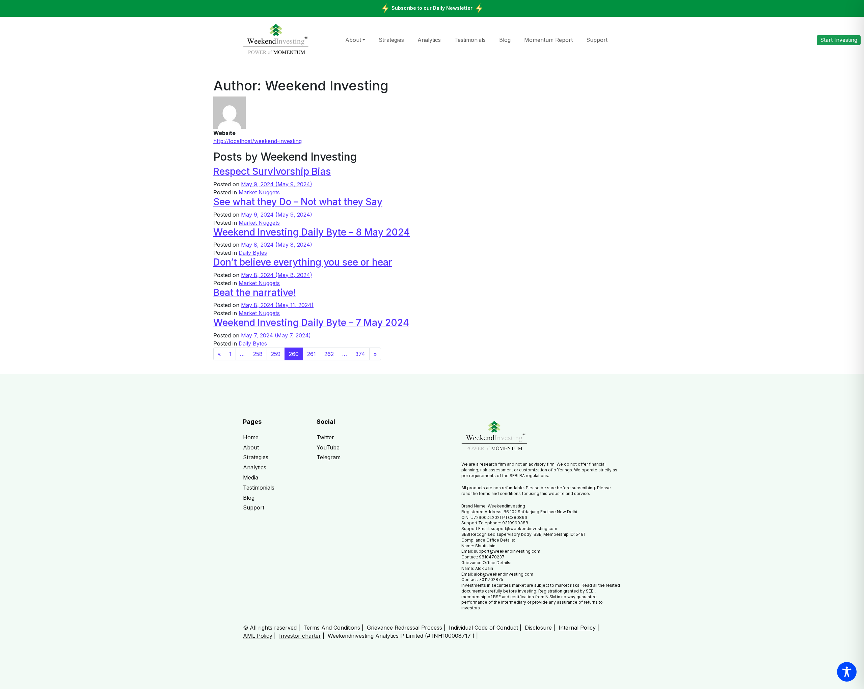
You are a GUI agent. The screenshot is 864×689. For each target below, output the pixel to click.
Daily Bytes (253, 252)
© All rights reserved (270, 627)
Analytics (429, 39)
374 (360, 354)
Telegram (329, 457)
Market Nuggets (259, 192)
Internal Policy (577, 627)
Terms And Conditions (331, 627)
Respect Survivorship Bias (272, 171)
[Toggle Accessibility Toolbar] (846, 671)
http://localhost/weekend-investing (257, 141)
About (353, 39)
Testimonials (470, 39)
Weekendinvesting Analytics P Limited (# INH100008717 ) (401, 635)
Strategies (391, 39)
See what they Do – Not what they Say (297, 202)
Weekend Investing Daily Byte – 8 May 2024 (311, 232)
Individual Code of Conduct (483, 627)
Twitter (325, 437)
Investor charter (300, 635)
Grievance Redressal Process (404, 627)
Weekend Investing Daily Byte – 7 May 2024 (311, 322)
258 (258, 354)
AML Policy (257, 635)
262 (329, 354)
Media (250, 477)
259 (275, 354)
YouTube (328, 447)
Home (251, 437)
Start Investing (838, 39)
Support (597, 39)
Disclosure (538, 627)
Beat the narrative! (254, 292)
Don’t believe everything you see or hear (302, 262)
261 (311, 354)
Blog (505, 39)
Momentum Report (548, 39)
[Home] (276, 39)
